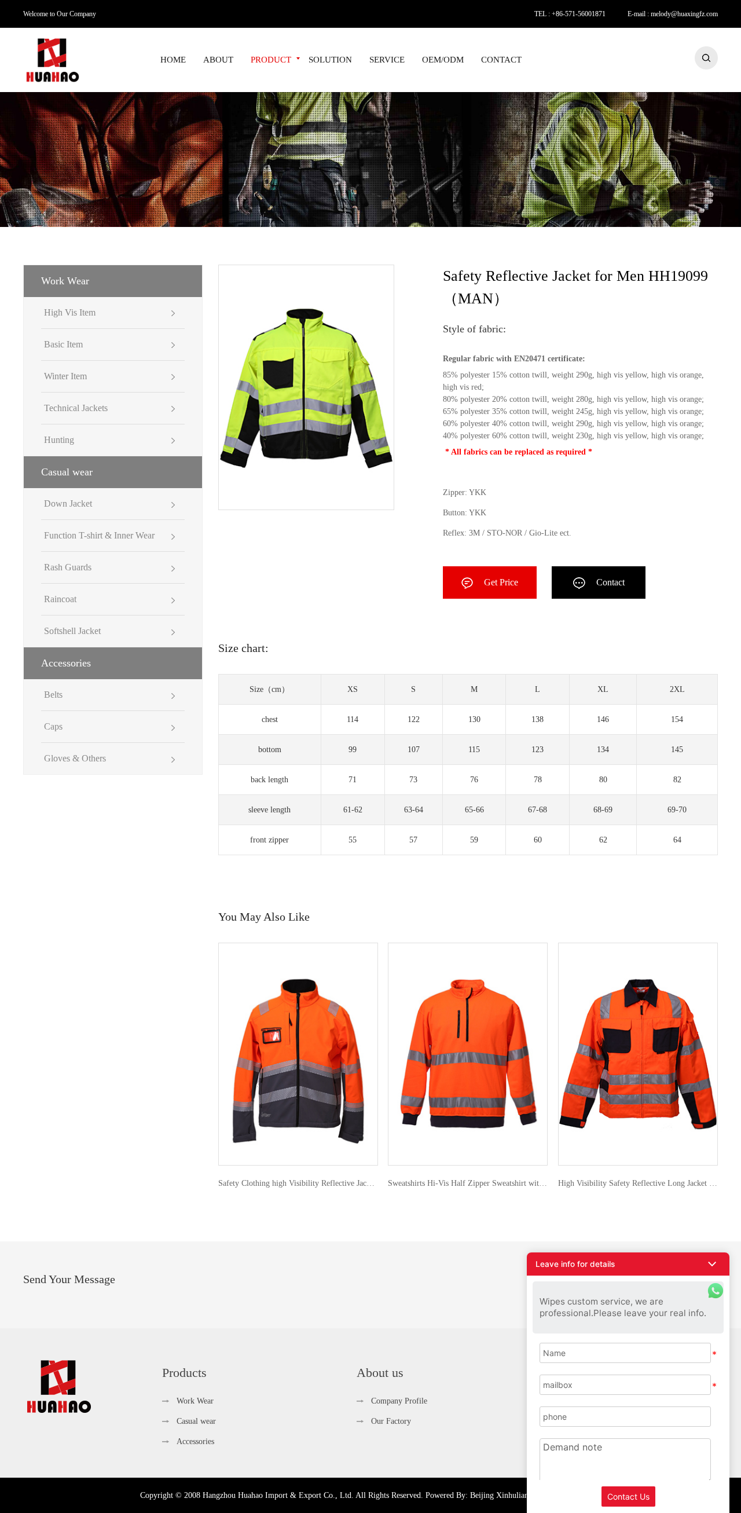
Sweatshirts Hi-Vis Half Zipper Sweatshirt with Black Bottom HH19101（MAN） (468, 1183)
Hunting (59, 440)
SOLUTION (330, 59)
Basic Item (63, 344)
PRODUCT (271, 59)
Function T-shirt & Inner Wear (99, 535)
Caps (53, 726)
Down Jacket (68, 503)
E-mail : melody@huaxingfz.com (673, 14)
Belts (53, 694)
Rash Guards (67, 567)
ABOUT (218, 59)
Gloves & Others (75, 758)
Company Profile (399, 1401)
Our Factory (391, 1421)
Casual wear (67, 472)
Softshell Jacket (72, 631)
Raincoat (60, 599)
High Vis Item (70, 312)
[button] (628, 1264)
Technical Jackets (76, 408)
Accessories (66, 663)
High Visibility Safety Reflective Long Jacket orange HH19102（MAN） (638, 1183)
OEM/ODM (443, 59)
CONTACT (501, 59)
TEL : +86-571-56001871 (570, 14)
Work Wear (65, 281)
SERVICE (387, 59)
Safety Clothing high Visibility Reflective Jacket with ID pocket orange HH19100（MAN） (298, 1183)
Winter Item (65, 376)
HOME (173, 59)
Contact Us (628, 1496)
